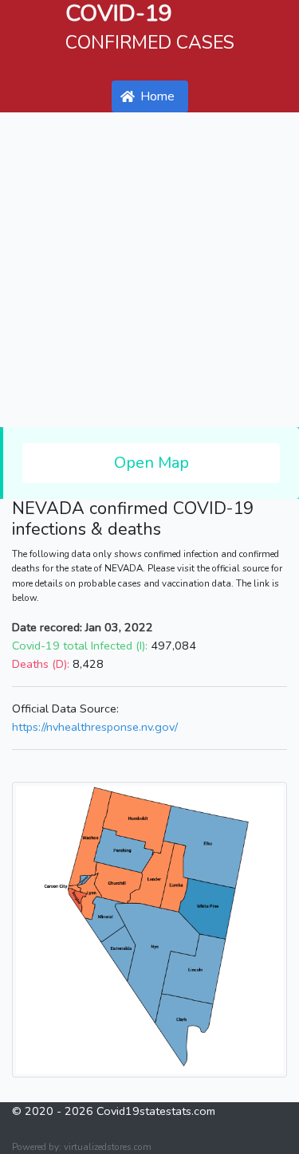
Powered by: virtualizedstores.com (81, 1146)
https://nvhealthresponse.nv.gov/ (95, 727)
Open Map (151, 462)
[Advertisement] (149, 269)
